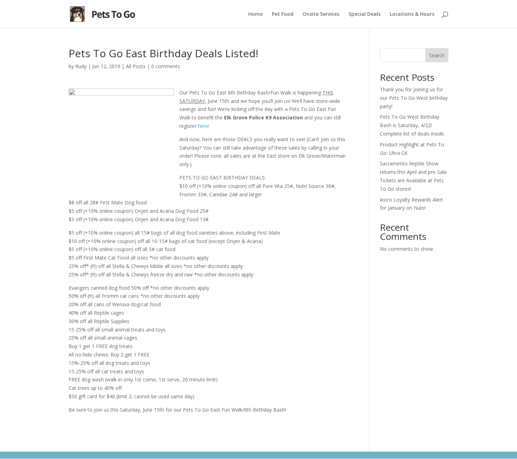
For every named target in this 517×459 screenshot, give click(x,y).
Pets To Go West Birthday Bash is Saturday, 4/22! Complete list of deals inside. (412, 125)
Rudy (81, 66)
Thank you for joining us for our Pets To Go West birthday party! (414, 98)
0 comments (165, 66)
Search (437, 55)
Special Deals (365, 14)
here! (203, 126)
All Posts (136, 66)
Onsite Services (320, 14)
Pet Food (282, 14)
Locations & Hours (412, 14)
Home (255, 14)
